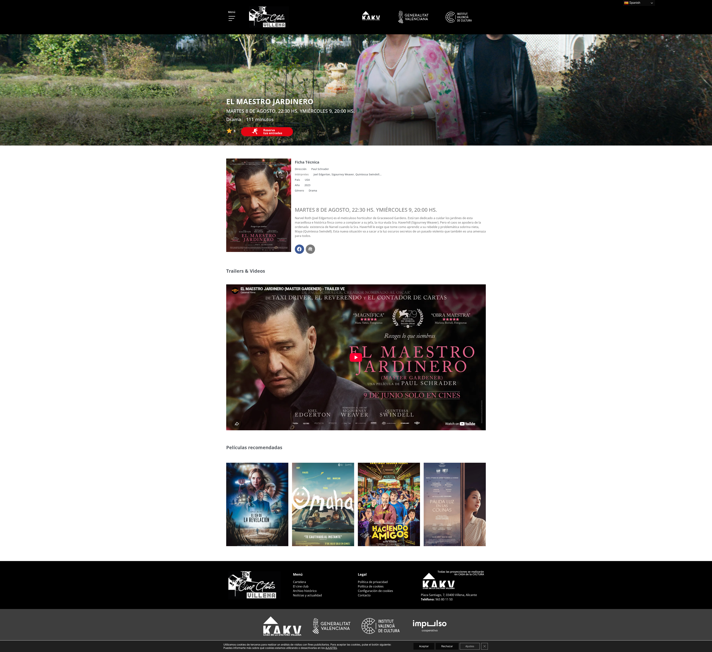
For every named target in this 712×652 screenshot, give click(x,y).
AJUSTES (331, 647)
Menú (231, 12)
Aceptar (424, 646)
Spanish (634, 2)
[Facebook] (299, 249)
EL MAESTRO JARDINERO (269, 101)
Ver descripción (245, 536)
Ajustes (469, 646)
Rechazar (447, 646)
